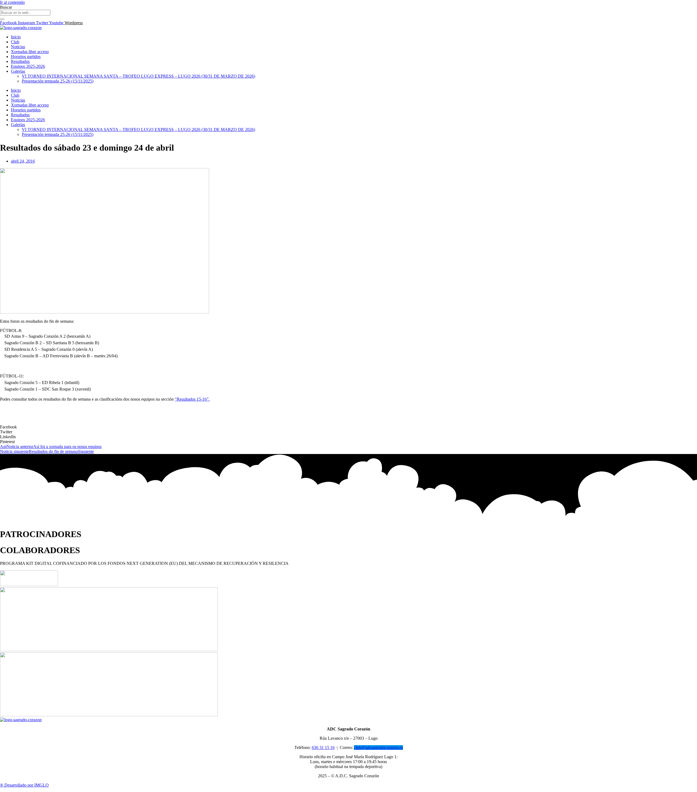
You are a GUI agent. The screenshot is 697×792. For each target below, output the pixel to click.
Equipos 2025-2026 (28, 66)
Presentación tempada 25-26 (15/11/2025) (57, 81)
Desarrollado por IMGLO (24, 785)
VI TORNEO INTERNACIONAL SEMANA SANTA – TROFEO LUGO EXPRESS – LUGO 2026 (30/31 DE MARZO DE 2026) (138, 76)
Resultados (20, 61)
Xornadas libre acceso (30, 51)
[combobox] (25, 13)
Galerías (18, 71)
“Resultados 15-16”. (192, 399)
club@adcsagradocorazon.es (378, 747)
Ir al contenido (12, 2)
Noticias (18, 46)
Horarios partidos (26, 56)
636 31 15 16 (323, 747)
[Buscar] (2, 19)
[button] (348, 427)
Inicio (16, 37)
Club (15, 41)
